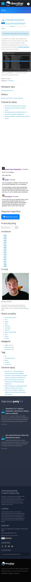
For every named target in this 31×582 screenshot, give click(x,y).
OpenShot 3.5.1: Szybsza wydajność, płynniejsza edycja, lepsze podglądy (17, 411)
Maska (6, 360)
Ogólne (3, 28)
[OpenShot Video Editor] (14, 3)
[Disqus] (15, 143)
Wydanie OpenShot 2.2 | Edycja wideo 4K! (12, 98)
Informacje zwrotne (10, 358)
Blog (3, 10)
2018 (5, 249)
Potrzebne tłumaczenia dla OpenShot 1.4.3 (16, 112)
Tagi (3, 352)
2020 (5, 245)
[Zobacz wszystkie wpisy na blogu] (21, 401)
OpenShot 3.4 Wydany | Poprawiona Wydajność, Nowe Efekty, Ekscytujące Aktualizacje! (14, 382)
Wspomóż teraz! (11, 217)
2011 (5, 261)
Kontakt (5, 525)
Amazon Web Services (10, 317)
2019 (5, 247)
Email (7, 535)
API (5, 356)
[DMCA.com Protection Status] (6, 538)
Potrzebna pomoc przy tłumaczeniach (16, 21)
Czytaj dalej (4, 424)
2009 (5, 265)
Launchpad (8, 328)
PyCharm (7, 330)
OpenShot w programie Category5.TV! (14, 114)
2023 (5, 240)
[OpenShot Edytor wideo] (7, 563)
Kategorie (5, 341)
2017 (5, 251)
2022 (5, 242)
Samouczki (7, 349)
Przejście (7, 362)
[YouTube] (12, 546)
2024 (5, 238)
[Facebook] (2, 546)
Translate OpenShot (23, 47)
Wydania (7, 347)
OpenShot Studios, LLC (7, 571)
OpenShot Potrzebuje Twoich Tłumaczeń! (15, 106)
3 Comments (10, 80)
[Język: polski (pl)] (28, 4)
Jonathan (12, 26)
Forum (11, 535)
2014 (5, 256)
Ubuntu (7, 338)
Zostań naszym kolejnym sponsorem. (11, 554)
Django (6, 321)
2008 (5, 266)
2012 (5, 259)
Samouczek (8, 364)
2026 (5, 235)
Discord (16, 535)
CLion (6, 319)
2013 (5, 258)
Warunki (11, 573)
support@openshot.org (10, 533)
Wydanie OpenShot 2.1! (7, 90)
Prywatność (4, 573)
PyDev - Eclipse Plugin (10, 332)
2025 (5, 237)
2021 (5, 244)
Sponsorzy (6, 550)
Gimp (6, 323)
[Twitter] (5, 546)
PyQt (6, 334)
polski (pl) (16, 573)
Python (6, 336)
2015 (5, 254)
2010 (5, 263)
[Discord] (9, 546)
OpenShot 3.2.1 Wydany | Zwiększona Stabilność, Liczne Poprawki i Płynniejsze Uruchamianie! (15, 392)
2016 (5, 252)
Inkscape (7, 326)
